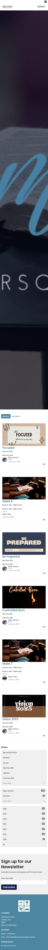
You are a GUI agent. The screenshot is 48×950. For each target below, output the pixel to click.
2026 (23, 808)
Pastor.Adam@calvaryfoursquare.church (20, 937)
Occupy (6, 763)
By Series (16, 416)
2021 (23, 834)
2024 (23, 819)
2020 (23, 839)
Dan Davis (23, 796)
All (4, 844)
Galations (6, 773)
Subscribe (9, 887)
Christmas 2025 (8, 778)
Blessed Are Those (10, 752)
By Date (6, 416)
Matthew (6, 758)
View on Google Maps (9, 925)
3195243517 (11, 934)
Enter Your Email (7, 878)
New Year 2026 (8, 768)
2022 (23, 829)
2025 (23, 814)
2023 (23, 824)
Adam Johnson (23, 791)
